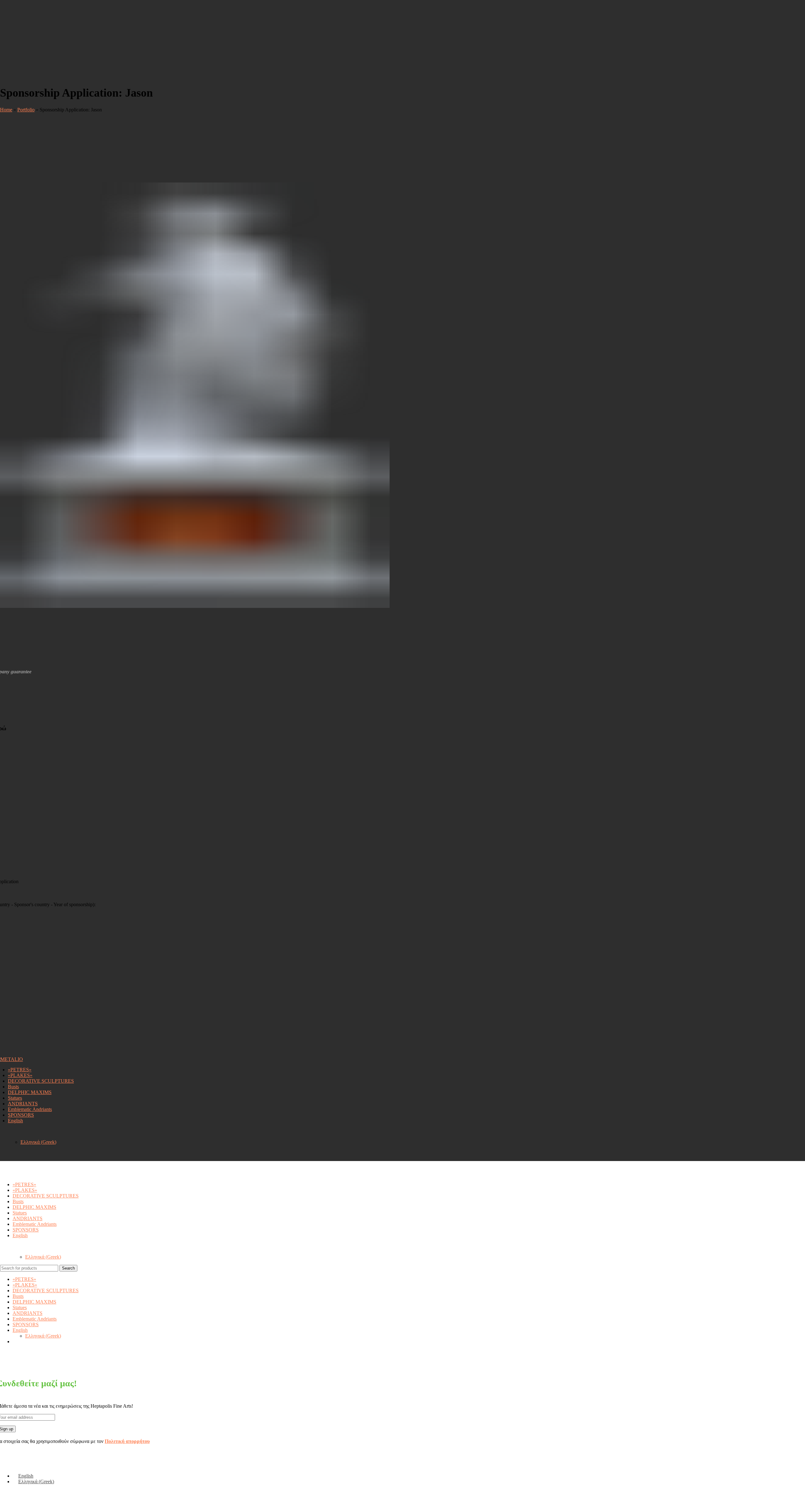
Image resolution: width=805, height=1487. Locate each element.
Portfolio (26, 109)
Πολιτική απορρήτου (127, 1441)
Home (6, 109)
